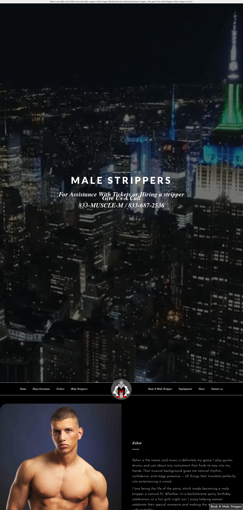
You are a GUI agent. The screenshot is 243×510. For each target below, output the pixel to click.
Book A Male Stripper (160, 388)
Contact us (217, 388)
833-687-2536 (146, 205)
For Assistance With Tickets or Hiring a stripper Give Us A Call (121, 196)
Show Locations (41, 388)
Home (23, 388)
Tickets (60, 388)
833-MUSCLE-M (101, 205)
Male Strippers (79, 388)
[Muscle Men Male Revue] (121, 389)
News (202, 388)
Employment (185, 388)
